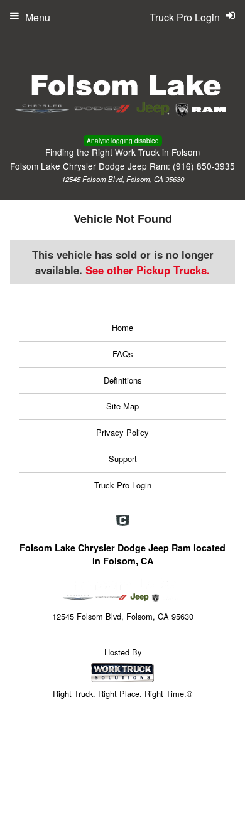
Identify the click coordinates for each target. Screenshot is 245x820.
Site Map (122, 406)
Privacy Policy (122, 432)
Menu (37, 17)
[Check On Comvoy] (123, 520)
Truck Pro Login (122, 485)
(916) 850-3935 (204, 165)
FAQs (122, 354)
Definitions (123, 380)
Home (122, 327)
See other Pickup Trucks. (147, 270)
